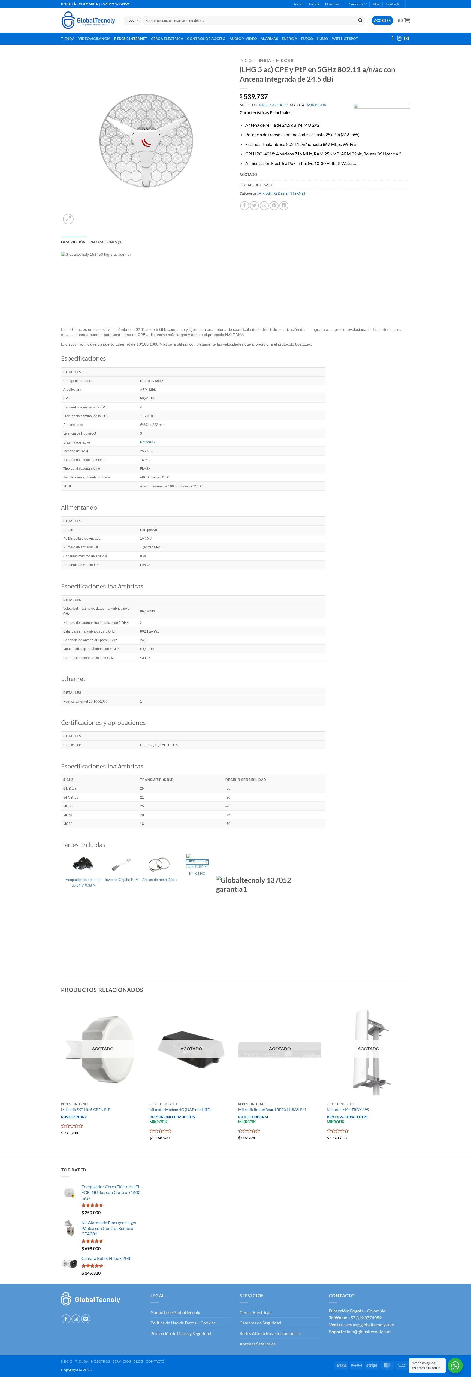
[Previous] (61, 1078)
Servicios (356, 4)
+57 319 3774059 (365, 1317)
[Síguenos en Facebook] (392, 38)
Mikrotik (285, 60)
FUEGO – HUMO (314, 38)
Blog (376, 4)
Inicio (298, 4)
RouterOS (147, 442)
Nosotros (332, 4)
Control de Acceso (206, 38)
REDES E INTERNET (289, 193)
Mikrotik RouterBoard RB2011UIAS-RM (272, 1109)
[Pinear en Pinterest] (274, 205)
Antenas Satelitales (258, 1343)
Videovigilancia (94, 38)
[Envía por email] (264, 205)
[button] (404, 20)
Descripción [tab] (73, 242)
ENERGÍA (289, 38)
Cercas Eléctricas (255, 1312)
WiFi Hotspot (345, 38)
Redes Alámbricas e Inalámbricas (270, 1333)
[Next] (410, 1078)
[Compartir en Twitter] (254, 205)
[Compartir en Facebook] (244, 205)
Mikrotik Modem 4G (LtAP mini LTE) (180, 1109)
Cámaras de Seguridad (260, 1322)
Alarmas (269, 38)
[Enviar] (360, 20)
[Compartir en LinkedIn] (283, 205)
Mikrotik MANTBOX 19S (348, 1109)
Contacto (393, 4)
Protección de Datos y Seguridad (180, 1333)
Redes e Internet (130, 38)
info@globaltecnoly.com (369, 1331)
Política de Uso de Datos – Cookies (183, 1322)
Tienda (314, 4)
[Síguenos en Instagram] (399, 38)
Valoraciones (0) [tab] (105, 242)
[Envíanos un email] (406, 38)
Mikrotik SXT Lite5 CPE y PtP (85, 1109)
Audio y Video (243, 38)
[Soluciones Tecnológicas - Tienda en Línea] (88, 20)
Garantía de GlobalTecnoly (175, 1312)
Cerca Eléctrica (167, 38)
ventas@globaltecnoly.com (369, 1324)
